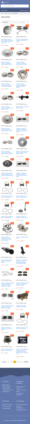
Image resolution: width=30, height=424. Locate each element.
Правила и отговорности (19, 407)
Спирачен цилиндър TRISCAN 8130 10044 (21, 306)
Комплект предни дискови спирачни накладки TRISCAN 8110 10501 (7, 307)
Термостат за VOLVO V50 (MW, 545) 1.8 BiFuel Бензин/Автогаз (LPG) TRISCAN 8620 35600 (22, 261)
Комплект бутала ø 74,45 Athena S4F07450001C (22, 328)
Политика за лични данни (21, 390)
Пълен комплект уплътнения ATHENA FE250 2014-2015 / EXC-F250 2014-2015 (6, 239)
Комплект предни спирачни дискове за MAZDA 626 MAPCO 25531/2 (21, 85)
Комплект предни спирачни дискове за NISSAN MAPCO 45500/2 (6, 152)
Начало (2, 13)
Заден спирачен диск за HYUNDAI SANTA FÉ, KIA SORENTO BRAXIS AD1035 (7, 174)
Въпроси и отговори (7, 404)
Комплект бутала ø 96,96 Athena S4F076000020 (7, 217)
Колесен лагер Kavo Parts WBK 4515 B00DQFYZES (7, 350)
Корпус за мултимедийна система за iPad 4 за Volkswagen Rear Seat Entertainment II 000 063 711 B (22, 351)
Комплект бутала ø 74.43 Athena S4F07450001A (22, 196)
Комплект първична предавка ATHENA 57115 (22, 217)
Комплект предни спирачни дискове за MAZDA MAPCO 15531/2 (6, 130)
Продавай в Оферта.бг (24, 10)
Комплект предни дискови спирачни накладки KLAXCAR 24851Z (22, 284)
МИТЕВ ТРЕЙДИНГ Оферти (6, 36)
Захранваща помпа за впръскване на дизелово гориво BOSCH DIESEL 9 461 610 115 (7, 41)
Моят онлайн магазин (21, 404)
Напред (26, 361)
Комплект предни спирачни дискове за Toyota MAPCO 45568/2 (6, 85)
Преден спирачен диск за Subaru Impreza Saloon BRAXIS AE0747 (22, 152)
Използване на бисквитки (20, 394)
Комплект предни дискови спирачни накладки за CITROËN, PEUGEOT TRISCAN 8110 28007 (7, 284)
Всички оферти (8, 13)
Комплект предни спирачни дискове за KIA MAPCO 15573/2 (7, 108)
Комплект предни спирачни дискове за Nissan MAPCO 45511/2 (6, 63)
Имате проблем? (6, 408)
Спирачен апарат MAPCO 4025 (22, 238)
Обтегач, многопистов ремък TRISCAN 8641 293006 (6, 261)
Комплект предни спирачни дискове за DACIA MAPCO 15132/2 (21, 63)
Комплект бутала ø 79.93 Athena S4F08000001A (7, 196)
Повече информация (21, 409)
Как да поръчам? (6, 406)
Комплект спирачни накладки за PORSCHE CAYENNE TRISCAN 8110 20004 (21, 130)
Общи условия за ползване (20, 387)
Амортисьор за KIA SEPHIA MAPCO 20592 (22, 107)
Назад (4, 361)
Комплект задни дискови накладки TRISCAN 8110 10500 (22, 40)
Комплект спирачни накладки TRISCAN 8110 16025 (6, 328)
